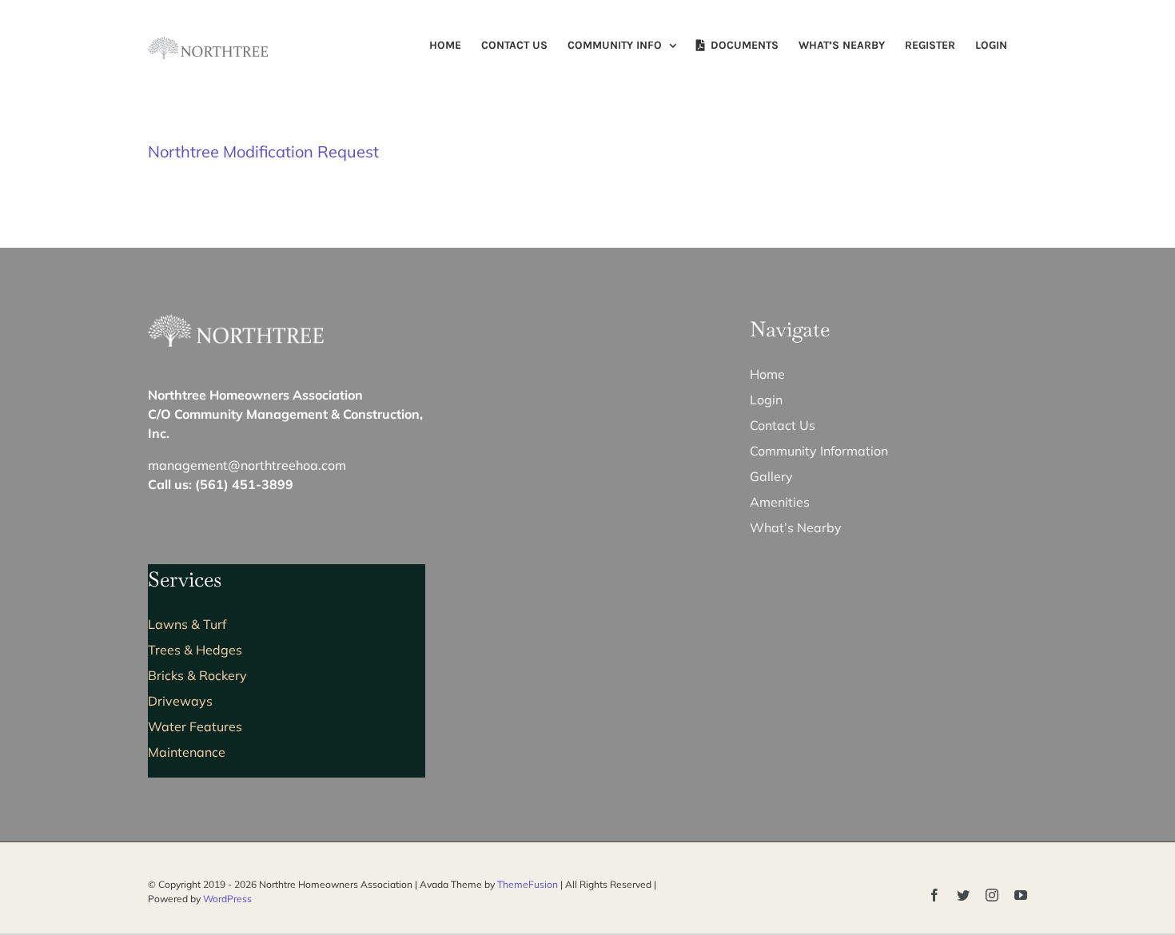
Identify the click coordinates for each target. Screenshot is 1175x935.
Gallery (771, 476)
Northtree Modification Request (263, 151)
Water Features (195, 726)
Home (767, 374)
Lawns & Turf (187, 624)
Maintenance (186, 752)
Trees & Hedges (195, 650)
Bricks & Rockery (197, 675)
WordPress (227, 899)
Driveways (180, 701)
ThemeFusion (527, 884)
